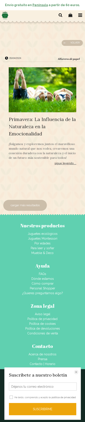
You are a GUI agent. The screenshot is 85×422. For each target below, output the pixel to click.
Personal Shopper (42, 288)
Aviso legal (42, 314)
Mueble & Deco (42, 253)
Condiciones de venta (42, 333)
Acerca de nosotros (42, 354)
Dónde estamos (42, 278)
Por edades (42, 243)
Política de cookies (42, 323)
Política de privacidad (42, 319)
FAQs (42, 274)
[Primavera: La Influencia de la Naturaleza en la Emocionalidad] (42, 90)
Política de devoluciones (42, 328)
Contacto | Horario (42, 364)
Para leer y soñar (42, 248)
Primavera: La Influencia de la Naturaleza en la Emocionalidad (42, 126)
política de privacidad (63, 397)
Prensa (42, 359)
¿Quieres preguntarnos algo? (42, 293)
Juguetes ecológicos (43, 233)
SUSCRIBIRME (42, 409)
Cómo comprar (43, 283)
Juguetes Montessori (42, 238)
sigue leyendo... (65, 163)
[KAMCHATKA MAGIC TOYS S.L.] (5, 16)
